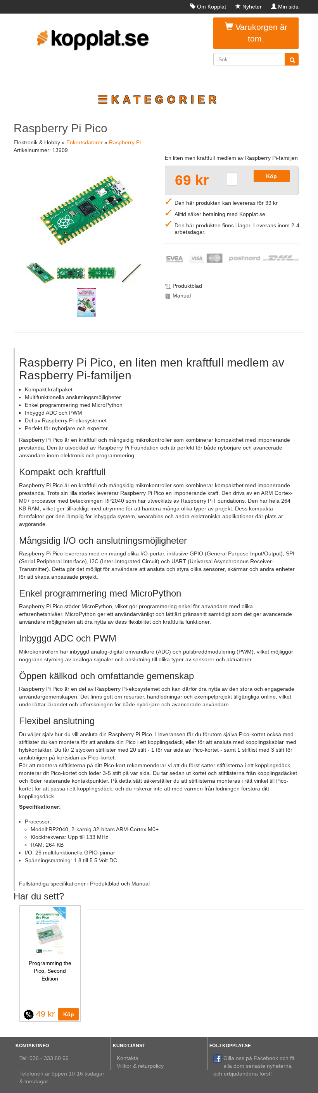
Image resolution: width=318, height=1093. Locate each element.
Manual (182, 295)
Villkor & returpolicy (140, 1066)
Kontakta (127, 1058)
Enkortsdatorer (84, 142)
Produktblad (187, 286)
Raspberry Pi (125, 142)
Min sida (288, 6)
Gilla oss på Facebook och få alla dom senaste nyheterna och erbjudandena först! (254, 1066)
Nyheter (252, 6)
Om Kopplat (211, 6)
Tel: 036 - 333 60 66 (44, 1058)
